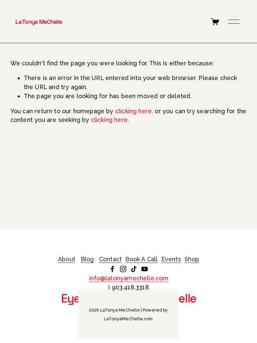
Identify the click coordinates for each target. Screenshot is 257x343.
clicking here (133, 111)
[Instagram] (123, 269)
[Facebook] (112, 269)
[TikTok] (134, 269)
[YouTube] (144, 269)
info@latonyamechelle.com (128, 278)
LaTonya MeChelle (38, 21)
